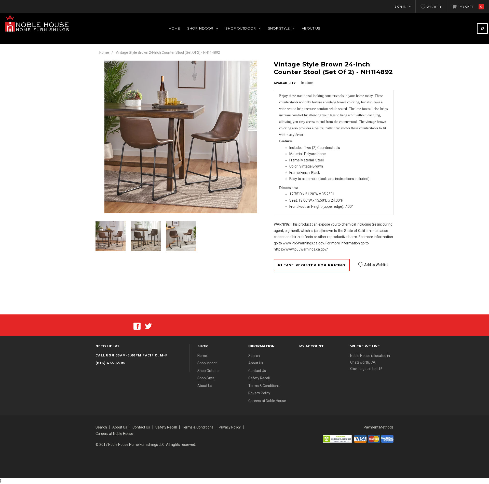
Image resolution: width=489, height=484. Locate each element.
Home (104, 52)
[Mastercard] (374, 438)
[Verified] (337, 438)
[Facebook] (137, 326)
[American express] (387, 438)
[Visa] (360, 438)
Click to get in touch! (366, 369)
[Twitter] (148, 326)
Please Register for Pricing (311, 265)
